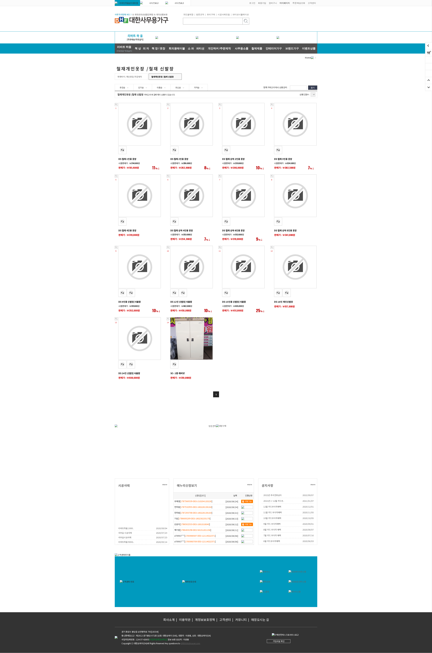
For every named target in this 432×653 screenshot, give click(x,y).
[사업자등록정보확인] (158, 639)
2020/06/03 (308, 541)
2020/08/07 (308, 529)
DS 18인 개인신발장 (283, 301)
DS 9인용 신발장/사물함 (129, 301)
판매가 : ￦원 (128, 167)
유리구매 (211, 14)
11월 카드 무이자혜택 (272, 512)
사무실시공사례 (124, 537)
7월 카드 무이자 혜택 (272, 535)
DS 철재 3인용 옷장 (283, 159)
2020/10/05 (308, 518)
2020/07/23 (161, 532)
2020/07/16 (308, 535)
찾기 (313, 87)
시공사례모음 (224, 14)
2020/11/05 (308, 512)
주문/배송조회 (298, 3)
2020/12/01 (308, 506)
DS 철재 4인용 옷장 (127, 230)
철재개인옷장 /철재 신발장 (162, 76)
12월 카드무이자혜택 (272, 506)
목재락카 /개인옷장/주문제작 (129, 76)
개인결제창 (188, 14)
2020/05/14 (161, 541)
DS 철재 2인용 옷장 (179, 159)
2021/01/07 (308, 500)
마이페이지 (285, 3)
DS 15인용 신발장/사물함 (234, 301)
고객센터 (312, 3)
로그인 (252, 3)
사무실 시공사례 (125, 532)
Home (308, 57)
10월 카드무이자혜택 (272, 518)
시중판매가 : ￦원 (129, 163)
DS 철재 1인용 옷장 (127, 159)
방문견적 (200, 14)
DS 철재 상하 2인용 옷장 (233, 159)
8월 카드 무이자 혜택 (272, 529)
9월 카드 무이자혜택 (271, 523)
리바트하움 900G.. (126, 541)
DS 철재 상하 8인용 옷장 (285, 230)
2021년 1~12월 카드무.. (273, 500)
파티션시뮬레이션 (241, 14)
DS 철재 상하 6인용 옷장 (233, 230)
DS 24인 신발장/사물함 (129, 373)
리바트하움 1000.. (126, 528)
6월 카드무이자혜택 (271, 541)
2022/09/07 (308, 495)
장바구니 (273, 3)
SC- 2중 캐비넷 (177, 373)
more (164, 484)
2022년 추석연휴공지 (272, 495)
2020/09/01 (308, 523)
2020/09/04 (161, 528)
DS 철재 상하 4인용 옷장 (181, 230)
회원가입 (262, 3)
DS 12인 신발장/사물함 (181, 301)
